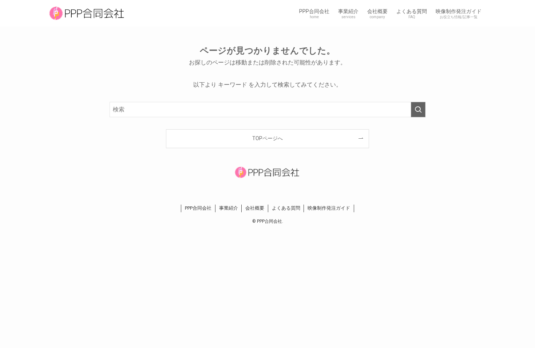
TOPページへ (267, 138)
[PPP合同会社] (87, 13)
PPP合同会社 (198, 208)
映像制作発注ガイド (329, 208)
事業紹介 (228, 208)
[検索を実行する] (418, 109)
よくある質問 (286, 208)
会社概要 (254, 208)
